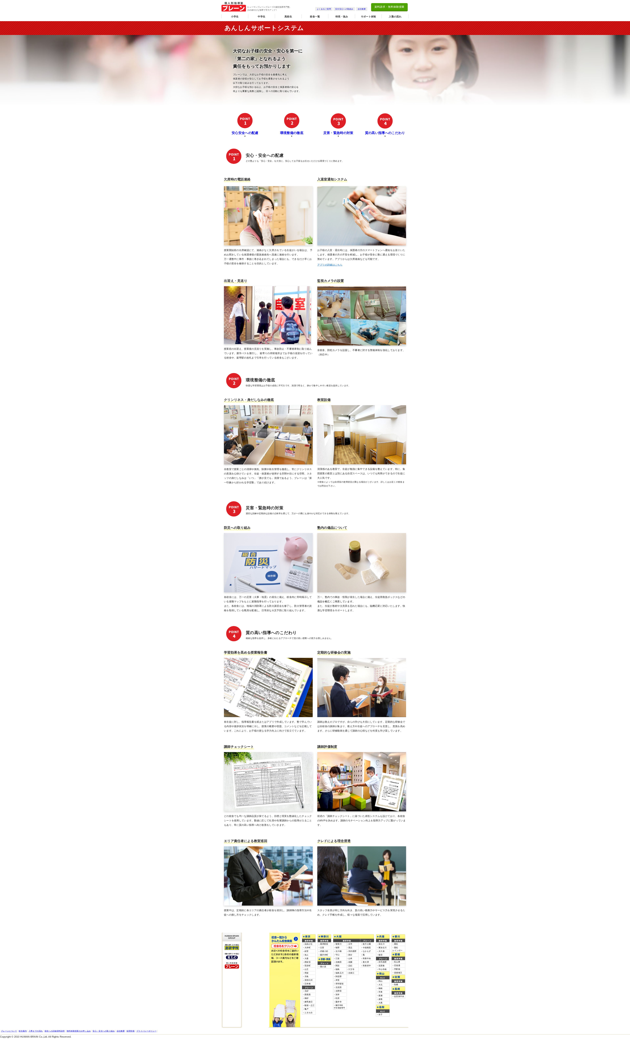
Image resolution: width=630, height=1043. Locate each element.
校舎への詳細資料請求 (55, 1031)
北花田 (339, 987)
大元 (380, 985)
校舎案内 (23, 1031)
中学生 (261, 16)
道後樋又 (398, 973)
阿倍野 (339, 976)
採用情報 (130, 1031)
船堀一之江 (309, 1005)
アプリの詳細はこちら (329, 264)
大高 (380, 1003)
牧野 (338, 947)
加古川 (381, 944)
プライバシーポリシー (146, 1031)
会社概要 (362, 9)
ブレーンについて (9, 1031)
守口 (338, 955)
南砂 (306, 998)
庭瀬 (380, 995)
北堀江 (351, 973)
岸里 (338, 980)
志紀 (350, 966)
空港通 (397, 965)
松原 (338, 998)
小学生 (235, 16)
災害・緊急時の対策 (338, 133)
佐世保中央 (399, 996)
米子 (380, 1014)
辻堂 (322, 947)
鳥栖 (396, 984)
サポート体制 (368, 16)
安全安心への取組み (344, 9)
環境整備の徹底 (291, 133)
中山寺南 (382, 969)
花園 (350, 962)
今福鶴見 (367, 947)
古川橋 (339, 951)
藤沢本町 (324, 955)
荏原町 (307, 966)
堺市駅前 (340, 984)
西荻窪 (307, 962)
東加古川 (382, 947)
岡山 (380, 981)
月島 (306, 976)
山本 (350, 958)
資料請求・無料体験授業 (389, 6)
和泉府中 (367, 966)
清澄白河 (308, 980)
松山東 (397, 962)
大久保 (381, 951)
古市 (350, 944)
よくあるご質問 (324, 9)
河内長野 (352, 951)
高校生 (288, 16)
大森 (306, 958)
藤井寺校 (339, 1007)
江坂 (338, 958)
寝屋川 (339, 944)
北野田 (339, 991)
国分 (350, 955)
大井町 (307, 947)
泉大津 (366, 962)
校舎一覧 (315, 16)
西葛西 (307, 994)
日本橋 (307, 984)
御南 (380, 988)
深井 (338, 994)
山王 (306, 969)
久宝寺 (351, 969)
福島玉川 (340, 973)
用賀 (306, 973)
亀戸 (306, 1009)
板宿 (380, 955)
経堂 (306, 951)
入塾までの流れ (36, 1031)
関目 (338, 966)
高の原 (323, 967)
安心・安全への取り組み (104, 1031)
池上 (306, 955)
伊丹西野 (382, 962)
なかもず (367, 951)
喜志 (350, 947)
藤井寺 (339, 1002)
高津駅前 (324, 944)
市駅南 (397, 969)
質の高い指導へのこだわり (385, 133)
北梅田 (339, 962)
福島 (338, 969)
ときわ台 (308, 1012)
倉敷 (380, 999)
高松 (396, 944)
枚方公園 (367, 944)
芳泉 (380, 992)
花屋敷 (381, 966)
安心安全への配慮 (245, 133)
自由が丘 (308, 944)
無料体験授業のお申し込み (79, 1031)
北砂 (306, 991)
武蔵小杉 (324, 951)
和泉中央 (367, 958)
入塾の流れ (395, 16)
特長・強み (342, 16)
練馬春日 (308, 1002)
